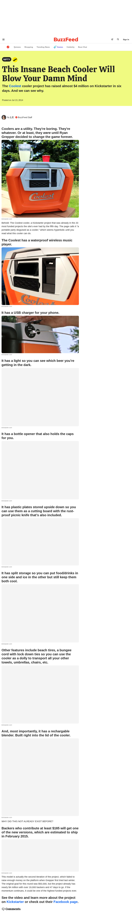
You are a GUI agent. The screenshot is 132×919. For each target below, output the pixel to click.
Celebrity (71, 47)
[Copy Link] (77, 100)
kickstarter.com (7, 219)
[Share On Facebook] (65, 100)
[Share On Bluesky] (60, 100)
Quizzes (17, 47)
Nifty (6, 59)
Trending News (43, 47)
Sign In (126, 39)
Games (60, 47)
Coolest (15, 86)
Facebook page (65, 902)
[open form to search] (118, 39)
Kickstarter (15, 902)
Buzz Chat (82, 47)
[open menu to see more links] (3, 39)
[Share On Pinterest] (71, 100)
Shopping (28, 47)
